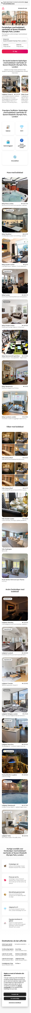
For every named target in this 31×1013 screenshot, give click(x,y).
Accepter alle (14, 994)
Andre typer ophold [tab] (7, 944)
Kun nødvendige (15, 998)
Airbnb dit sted (22, 8)
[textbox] (8, 46)
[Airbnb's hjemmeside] (3, 8)
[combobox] (15, 41)
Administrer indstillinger (15, 1002)
